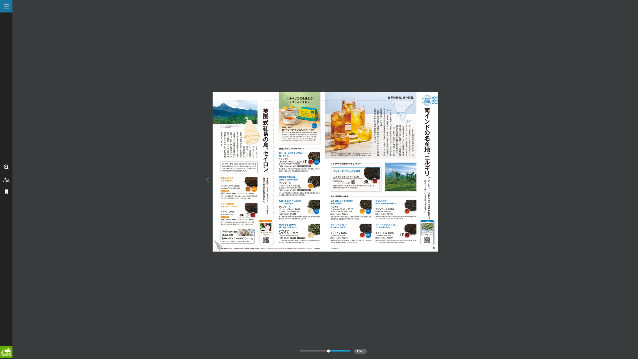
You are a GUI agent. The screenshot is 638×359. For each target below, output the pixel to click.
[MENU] (6, 6)
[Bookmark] (6, 192)
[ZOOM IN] (6, 167)
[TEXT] (6, 179)
